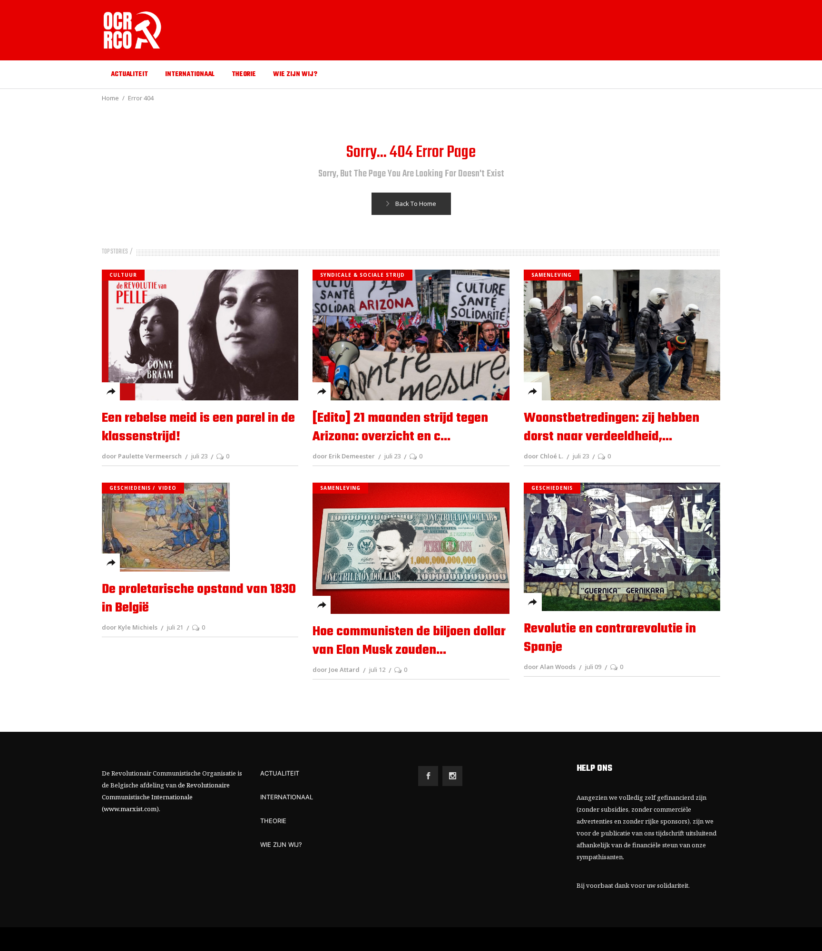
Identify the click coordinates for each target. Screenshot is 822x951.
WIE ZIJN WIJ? (281, 844)
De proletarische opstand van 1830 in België (199, 598)
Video (167, 488)
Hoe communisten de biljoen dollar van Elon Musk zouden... (409, 641)
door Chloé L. (543, 456)
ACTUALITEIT (279, 773)
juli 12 (377, 669)
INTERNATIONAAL (286, 797)
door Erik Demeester (344, 456)
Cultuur (123, 275)
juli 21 (174, 627)
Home (110, 98)
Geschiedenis (130, 488)
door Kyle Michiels (129, 627)
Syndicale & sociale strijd (362, 275)
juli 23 (199, 456)
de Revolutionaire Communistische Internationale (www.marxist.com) (166, 797)
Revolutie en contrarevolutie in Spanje (610, 638)
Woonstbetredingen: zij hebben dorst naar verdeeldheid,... (611, 427)
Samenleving (551, 275)
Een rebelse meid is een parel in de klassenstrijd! (198, 427)
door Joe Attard (336, 669)
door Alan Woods (550, 666)
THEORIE (273, 821)
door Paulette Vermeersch (142, 456)
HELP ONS (594, 769)
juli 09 (593, 666)
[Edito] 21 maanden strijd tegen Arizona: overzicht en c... (400, 427)
